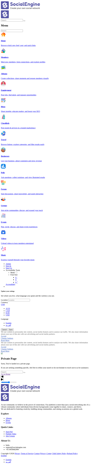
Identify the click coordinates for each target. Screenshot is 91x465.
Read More (5, 340)
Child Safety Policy (59, 454)
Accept (3, 336)
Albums (9, 418)
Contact (37, 454)
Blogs (8, 420)
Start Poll (9, 432)
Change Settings (7, 338)
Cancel (4, 330)
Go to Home (5, 374)
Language (4, 319)
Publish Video (11, 434)
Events (8, 423)
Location (4, 300)
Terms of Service (27, 454)
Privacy (17, 454)
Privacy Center (45, 454)
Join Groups (10, 436)
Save (11, 330)
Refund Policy (72, 454)
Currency (4, 302)
